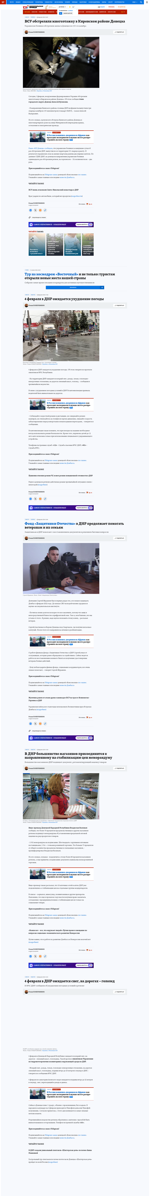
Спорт (110, 2)
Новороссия (112, 12)
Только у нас (43, 12)
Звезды (74, 2)
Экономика (59, 2)
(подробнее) (41, 709)
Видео (18, 2)
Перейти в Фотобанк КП (44, 91)
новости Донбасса (67, 685)
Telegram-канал (51, 174)
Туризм (26, 270)
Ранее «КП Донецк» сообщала (41, 148)
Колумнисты (119, 2)
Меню (3, 2)
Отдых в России (79, 12)
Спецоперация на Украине (39, 217)
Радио (102, 7)
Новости (34, 12)
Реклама (111, 7)
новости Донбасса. (67, 177)
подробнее (42, 484)
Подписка (121, 7)
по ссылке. (82, 174)
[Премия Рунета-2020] (49, 7)
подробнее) (53, 1162)
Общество (48, 2)
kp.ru (90, 204)
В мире (67, 2)
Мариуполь (102, 12)
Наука (104, 2)
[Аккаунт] (147, 2)
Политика (39, 2)
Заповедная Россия (92, 12)
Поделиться (120, 32)
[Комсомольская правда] (33, 7)
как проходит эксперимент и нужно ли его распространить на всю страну (69, 137)
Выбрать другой (68, 13)
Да (60, 13)
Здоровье (83, 2)
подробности (76, 196)
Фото (12, 2)
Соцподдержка (94, 2)
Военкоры (51, 12)
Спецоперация (28, 2)
